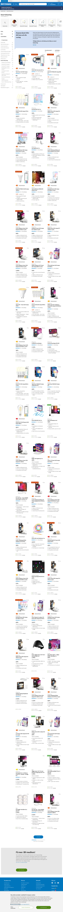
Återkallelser (6, 890)
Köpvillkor (6, 888)
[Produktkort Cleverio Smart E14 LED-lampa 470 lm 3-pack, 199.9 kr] (22, 99)
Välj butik (23, 87)
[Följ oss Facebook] (52, 883)
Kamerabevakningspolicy (9, 887)
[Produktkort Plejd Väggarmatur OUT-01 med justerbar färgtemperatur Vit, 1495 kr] (38, 761)
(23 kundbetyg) (56, 463)
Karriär (22, 888)
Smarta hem (4, 40)
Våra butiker (23, 890)
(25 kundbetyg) (56, 502)
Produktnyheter (39, 887)
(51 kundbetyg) (24, 425)
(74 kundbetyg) (56, 231)
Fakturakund (6, 884)
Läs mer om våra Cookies (15, 904)
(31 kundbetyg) (56, 268)
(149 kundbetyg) (24, 73)
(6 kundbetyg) (40, 268)
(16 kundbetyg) (40, 422)
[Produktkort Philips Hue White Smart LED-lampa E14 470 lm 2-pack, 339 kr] (54, 99)
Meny (16, 4)
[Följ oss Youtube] (58, 883)
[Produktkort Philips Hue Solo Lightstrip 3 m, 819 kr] (38, 138)
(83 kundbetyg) (56, 581)
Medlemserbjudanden (40, 885)
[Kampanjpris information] (39, 73)
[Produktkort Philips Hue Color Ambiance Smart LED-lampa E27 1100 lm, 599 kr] (22, 449)
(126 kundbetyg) (56, 386)
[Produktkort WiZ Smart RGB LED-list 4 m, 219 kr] (38, 410)
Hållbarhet (23, 887)
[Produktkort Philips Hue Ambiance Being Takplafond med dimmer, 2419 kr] (22, 684)
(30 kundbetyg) (40, 539)
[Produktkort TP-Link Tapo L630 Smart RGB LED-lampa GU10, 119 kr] (38, 177)
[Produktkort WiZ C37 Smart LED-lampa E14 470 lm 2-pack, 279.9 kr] (22, 722)
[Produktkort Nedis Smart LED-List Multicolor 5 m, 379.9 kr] (38, 528)
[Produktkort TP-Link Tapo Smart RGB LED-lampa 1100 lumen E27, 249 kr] (38, 372)
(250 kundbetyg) (24, 386)
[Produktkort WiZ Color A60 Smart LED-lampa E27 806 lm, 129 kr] (54, 254)
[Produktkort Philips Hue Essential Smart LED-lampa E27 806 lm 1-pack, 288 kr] (54, 177)
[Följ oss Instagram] (55, 883)
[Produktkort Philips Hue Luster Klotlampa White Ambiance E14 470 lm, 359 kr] (22, 528)
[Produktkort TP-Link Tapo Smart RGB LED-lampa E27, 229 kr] (54, 372)
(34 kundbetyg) (24, 231)
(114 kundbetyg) (56, 74)
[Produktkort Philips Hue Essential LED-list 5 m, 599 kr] (38, 99)
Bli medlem (21, 870)
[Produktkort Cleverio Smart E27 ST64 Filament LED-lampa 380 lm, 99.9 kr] (22, 410)
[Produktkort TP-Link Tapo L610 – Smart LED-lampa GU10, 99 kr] (22, 293)
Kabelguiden (38, 882)
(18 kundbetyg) (40, 191)
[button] (7, 16)
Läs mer (34, 44)
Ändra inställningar (13, 907)
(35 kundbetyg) (40, 231)
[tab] (4, 1)
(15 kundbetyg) (56, 191)
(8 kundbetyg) (24, 307)
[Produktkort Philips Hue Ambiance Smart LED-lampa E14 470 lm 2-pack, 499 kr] (54, 605)
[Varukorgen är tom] (61, 4)
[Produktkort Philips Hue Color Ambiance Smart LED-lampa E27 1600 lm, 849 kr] (54, 800)
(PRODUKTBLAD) (22, 68)
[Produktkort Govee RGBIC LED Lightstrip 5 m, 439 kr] (38, 449)
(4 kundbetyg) (56, 344)
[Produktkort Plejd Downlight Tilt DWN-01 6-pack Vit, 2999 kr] (22, 800)
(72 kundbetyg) (24, 191)
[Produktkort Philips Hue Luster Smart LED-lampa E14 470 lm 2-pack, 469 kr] (54, 567)
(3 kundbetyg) (56, 308)
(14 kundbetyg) (40, 149)
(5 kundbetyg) (56, 543)
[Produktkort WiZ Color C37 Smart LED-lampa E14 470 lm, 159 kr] (54, 449)
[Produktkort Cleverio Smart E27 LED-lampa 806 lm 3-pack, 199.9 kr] (22, 372)
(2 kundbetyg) (24, 348)
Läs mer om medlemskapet (21, 862)
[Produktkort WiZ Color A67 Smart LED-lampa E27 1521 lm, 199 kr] (54, 722)
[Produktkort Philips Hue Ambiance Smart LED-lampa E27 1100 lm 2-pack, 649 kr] (38, 216)
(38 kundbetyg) (40, 344)
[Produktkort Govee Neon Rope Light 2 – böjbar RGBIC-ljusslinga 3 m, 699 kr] (54, 645)
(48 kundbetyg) (56, 114)
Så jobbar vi (23, 885)
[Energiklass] (17, 68)
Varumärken (38, 888)
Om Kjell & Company (25, 882)
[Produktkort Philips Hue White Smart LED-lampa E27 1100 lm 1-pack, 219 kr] (54, 216)
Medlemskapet (24, 884)
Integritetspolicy (7, 885)
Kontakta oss (6, 882)
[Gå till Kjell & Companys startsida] (6, 4)
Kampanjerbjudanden (40, 884)
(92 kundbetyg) (40, 307)
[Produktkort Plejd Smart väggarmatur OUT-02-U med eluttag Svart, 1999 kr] (38, 645)
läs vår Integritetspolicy (24, 904)
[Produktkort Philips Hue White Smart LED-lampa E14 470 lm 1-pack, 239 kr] (22, 645)
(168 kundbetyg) (24, 114)
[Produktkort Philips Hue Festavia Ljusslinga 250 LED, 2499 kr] (54, 333)
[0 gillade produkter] (58, 4)
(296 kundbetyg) (40, 71)
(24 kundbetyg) (24, 268)
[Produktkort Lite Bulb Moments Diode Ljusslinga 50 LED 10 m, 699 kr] (38, 567)
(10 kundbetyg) (24, 736)
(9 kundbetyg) (56, 698)
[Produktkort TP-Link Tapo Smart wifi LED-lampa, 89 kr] (22, 60)
